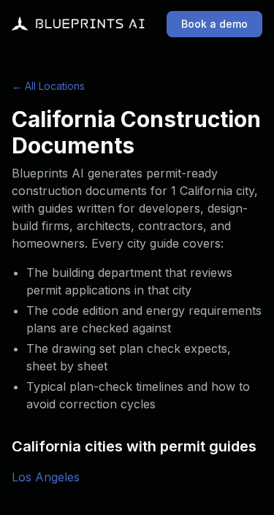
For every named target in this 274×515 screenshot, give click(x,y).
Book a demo (214, 24)
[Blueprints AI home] (78, 24)
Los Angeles (46, 477)
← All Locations (48, 86)
